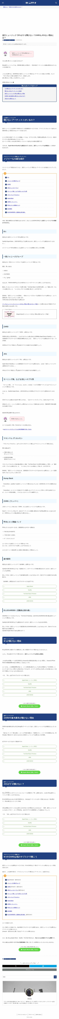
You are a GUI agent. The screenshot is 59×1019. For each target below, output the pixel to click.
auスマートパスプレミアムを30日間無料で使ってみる (17, 429)
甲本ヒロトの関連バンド (13, 205)
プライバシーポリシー (22, 1014)
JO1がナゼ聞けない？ (10, 98)
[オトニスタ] (29, 3)
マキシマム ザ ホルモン (13, 194)
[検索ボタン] (56, 3)
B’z (8, 177)
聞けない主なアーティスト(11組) (13, 91)
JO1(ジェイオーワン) (12, 188)
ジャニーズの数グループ (13, 181)
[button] (15, 966)
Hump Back (10, 198)
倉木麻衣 (9, 208)
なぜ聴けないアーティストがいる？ (14, 88)
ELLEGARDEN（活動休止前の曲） (16, 212)
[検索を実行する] (55, 976)
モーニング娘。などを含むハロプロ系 (17, 191)
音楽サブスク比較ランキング (9, 40)
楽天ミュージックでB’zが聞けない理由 (15, 93)
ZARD (9, 184)
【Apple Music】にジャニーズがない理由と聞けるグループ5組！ (32, 314)
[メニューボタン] (3, 3)
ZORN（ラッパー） (12, 201)
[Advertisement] (29, 19)
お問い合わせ (38, 1014)
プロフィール (31, 1014)
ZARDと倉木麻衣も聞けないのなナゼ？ (15, 96)
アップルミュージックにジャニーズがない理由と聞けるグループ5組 (20, 304)
